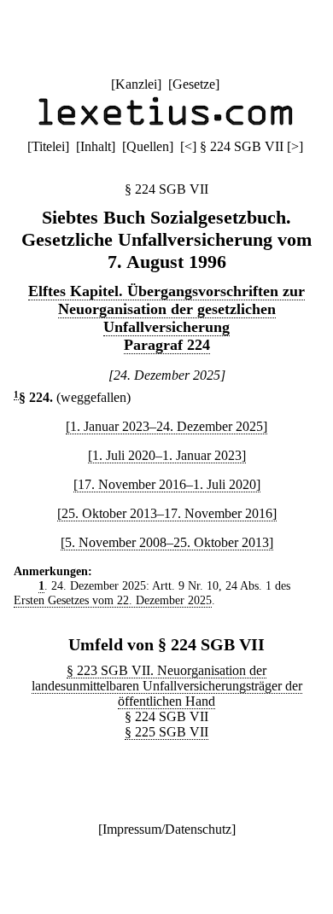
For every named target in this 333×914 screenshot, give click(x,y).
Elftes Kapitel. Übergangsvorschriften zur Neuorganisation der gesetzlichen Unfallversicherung (166, 308)
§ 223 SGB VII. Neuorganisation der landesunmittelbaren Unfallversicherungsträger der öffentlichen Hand (167, 685)
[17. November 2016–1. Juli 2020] (166, 484)
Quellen (147, 146)
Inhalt (95, 146)
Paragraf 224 (167, 344)
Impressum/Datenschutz (166, 829)
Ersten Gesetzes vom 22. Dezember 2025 (113, 600)
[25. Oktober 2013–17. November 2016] (167, 513)
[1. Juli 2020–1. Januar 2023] (167, 455)
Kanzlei (136, 84)
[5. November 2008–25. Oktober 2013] (167, 542)
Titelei (48, 146)
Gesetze (193, 84)
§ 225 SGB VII (166, 732)
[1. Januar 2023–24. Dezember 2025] (166, 426)
